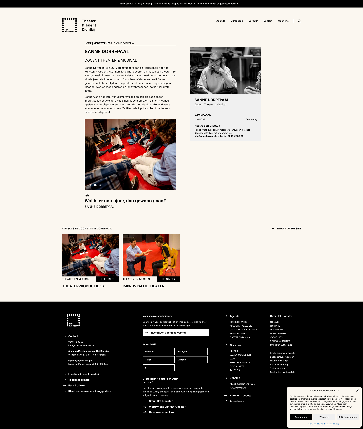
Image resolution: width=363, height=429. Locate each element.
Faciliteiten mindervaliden (283, 372)
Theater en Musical (76, 279)
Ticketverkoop (277, 368)
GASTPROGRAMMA (240, 337)
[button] (357, 390)
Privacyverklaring (315, 424)
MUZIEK (234, 351)
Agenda (234, 316)
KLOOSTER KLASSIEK (241, 325)
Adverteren (236, 401)
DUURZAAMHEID (278, 333)
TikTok (147, 359)
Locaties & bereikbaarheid (84, 374)
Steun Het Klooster (160, 401)
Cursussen (236, 345)
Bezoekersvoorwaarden (282, 356)
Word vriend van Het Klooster (166, 406)
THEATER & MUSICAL (241, 362)
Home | (89, 43)
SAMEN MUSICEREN (240, 355)
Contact (88, 350)
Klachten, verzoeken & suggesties (89, 391)
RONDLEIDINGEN (238, 333)
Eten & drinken (77, 385)
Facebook (149, 351)
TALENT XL (235, 370)
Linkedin (182, 359)
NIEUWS (274, 322)
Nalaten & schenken (161, 412)
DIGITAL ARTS (237, 366)
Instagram (183, 351)
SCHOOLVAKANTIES (280, 341)
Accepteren (301, 417)
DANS (233, 358)
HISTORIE (275, 325)
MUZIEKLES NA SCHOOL (242, 384)
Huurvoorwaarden (279, 360)
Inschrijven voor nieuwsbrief (168, 332)
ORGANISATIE (277, 329)
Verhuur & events (240, 395)
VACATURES (276, 337)
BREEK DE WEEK (238, 322)
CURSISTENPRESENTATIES (244, 329)
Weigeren (324, 417)
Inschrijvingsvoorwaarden (283, 353)
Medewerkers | (103, 43)
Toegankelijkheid (78, 379)
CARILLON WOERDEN (281, 345)
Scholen (234, 377)
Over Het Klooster (281, 316)
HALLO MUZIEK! (238, 387)
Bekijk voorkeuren (347, 417)
